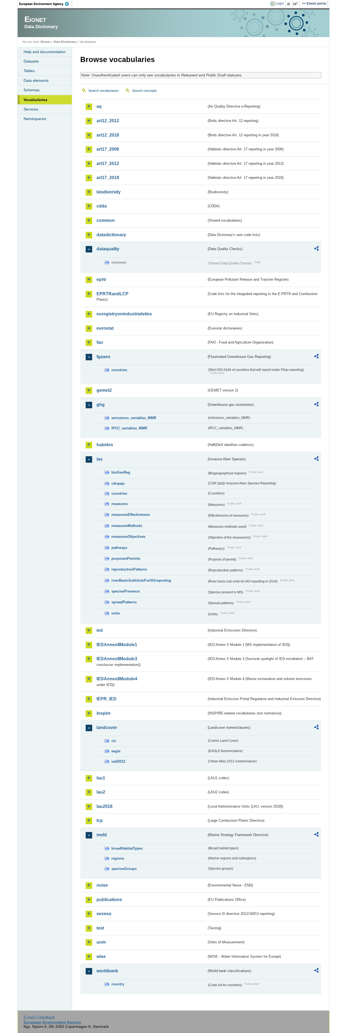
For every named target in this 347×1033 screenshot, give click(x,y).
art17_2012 (108, 163)
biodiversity (109, 192)
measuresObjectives (128, 537)
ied (100, 630)
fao (100, 342)
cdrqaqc (118, 483)
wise (101, 956)
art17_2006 (108, 149)
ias (99, 459)
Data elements (36, 80)
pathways (119, 548)
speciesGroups (124, 869)
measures (119, 504)
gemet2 (104, 390)
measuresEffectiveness (130, 515)
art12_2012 (108, 120)
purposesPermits (125, 558)
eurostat (105, 328)
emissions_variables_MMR (133, 418)
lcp (100, 820)
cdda (102, 206)
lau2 (101, 792)
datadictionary (111, 234)
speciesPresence (125, 591)
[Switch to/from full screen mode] (296, 4)
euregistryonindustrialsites (124, 314)
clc (113, 741)
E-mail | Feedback (39, 1017)
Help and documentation (45, 52)
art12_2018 (108, 135)
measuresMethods (126, 526)
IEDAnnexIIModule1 (117, 644)
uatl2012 (118, 761)
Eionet (45, 41)
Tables (29, 71)
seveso (104, 913)
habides (105, 444)
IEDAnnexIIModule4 (117, 678)
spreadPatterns (124, 602)
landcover (107, 727)
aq (99, 106)
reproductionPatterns (129, 569)
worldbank (107, 971)
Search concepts (144, 90)
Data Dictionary (65, 41)
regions (117, 858)
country (117, 984)
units (115, 613)
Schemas (32, 90)
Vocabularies (35, 100)
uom (101, 942)
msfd (102, 835)
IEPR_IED (107, 699)
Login (279, 3)
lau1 (101, 778)
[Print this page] (289, 4)
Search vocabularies (103, 90)
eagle (115, 751)
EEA (45, 4)
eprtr (101, 279)
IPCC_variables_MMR (129, 428)
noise (102, 885)
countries (119, 370)
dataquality (108, 249)
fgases (103, 356)
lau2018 (105, 806)
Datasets (31, 61)
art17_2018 (108, 177)
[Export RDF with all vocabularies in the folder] (316, 249)
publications (109, 899)
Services (31, 109)
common (106, 220)
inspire (104, 713)
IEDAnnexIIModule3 (117, 658)
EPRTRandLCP (112, 294)
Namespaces (35, 118)
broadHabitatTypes (127, 848)
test (100, 928)
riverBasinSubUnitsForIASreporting (141, 580)
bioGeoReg (120, 472)
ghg (101, 404)
